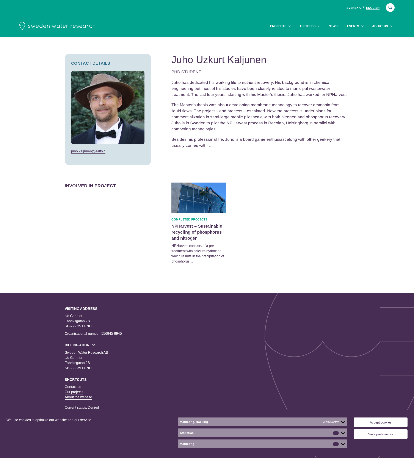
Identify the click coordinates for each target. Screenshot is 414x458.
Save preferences (380, 434)
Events (353, 26)
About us (380, 26)
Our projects (74, 392)
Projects (278, 26)
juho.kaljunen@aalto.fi (88, 151)
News (333, 26)
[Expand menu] (289, 26)
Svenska (354, 7)
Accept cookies (381, 422)
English (373, 7)
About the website (78, 397)
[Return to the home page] (57, 26)
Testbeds (307, 26)
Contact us (73, 387)
